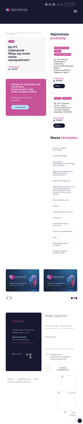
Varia (55, 237)
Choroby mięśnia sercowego (59, 149)
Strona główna (10, 33)
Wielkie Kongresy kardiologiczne (60, 252)
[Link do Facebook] (54, 4)
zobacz (57, 86)
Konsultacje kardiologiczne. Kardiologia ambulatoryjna (64, 163)
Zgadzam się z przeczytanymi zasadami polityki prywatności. (60, 356)
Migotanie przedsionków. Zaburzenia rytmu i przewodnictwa (63, 173)
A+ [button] (73, 4)
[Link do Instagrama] (50, 4)
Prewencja (57, 218)
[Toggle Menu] (75, 11)
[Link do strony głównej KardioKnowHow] (16, 10)
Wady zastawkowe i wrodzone (61, 244)
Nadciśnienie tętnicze (61, 181)
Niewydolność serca (61, 200)
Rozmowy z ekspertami (62, 231)
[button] (58, 4)
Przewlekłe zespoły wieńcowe (61, 224)
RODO (36, 379)
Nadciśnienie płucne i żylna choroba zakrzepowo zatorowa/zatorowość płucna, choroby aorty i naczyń (64, 190)
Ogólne (56, 206)
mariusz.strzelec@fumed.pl (23, 343)
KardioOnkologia (59, 156)
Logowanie (20, 107)
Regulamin (10, 379)
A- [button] (67, 4)
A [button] (70, 4)
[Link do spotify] (46, 4)
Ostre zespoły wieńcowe (63, 212)
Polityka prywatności (24, 379)
